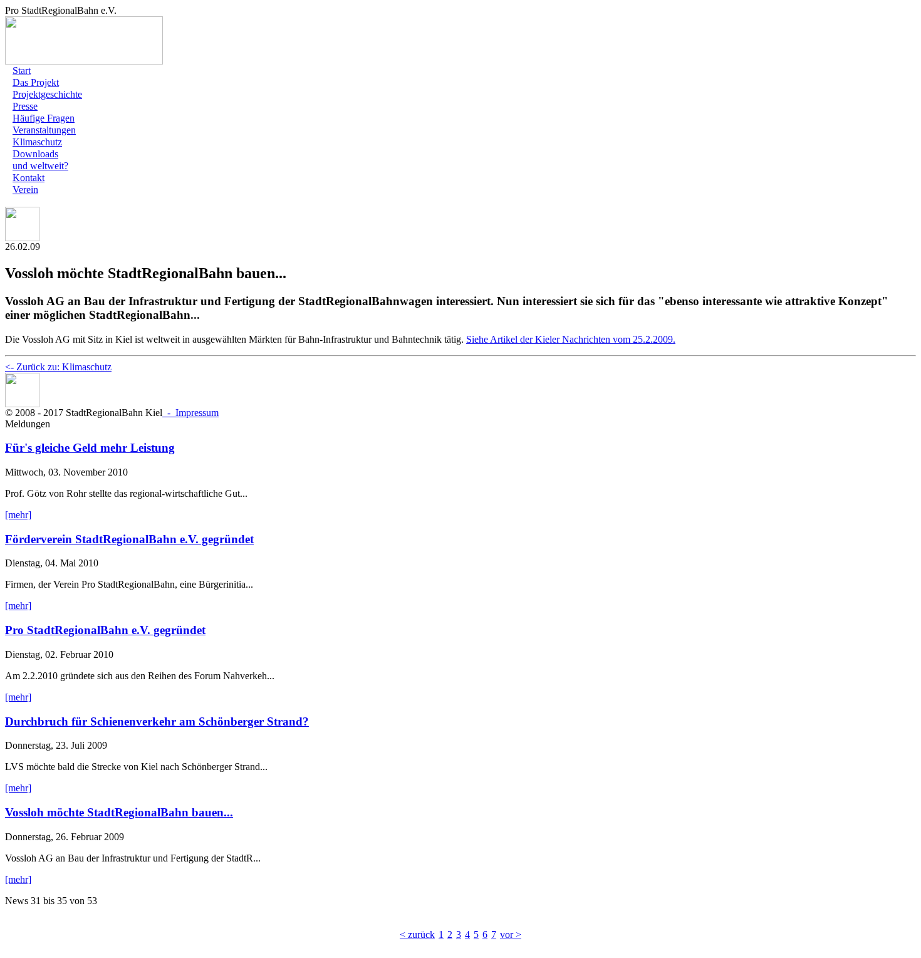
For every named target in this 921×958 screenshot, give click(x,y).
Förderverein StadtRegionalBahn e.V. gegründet (129, 539)
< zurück (417, 934)
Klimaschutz (37, 142)
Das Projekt (36, 82)
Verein (25, 189)
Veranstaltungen (44, 130)
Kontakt (28, 177)
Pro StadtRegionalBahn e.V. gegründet (105, 630)
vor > (510, 934)
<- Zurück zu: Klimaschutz (58, 367)
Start (22, 70)
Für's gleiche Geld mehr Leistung (90, 447)
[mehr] (18, 514)
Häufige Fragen (44, 118)
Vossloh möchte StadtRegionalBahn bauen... (119, 812)
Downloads (35, 153)
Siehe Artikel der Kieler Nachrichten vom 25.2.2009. (570, 339)
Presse (25, 106)
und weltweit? (40, 165)
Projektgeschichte (47, 94)
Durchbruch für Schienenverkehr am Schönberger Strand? (157, 721)
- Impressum (190, 412)
